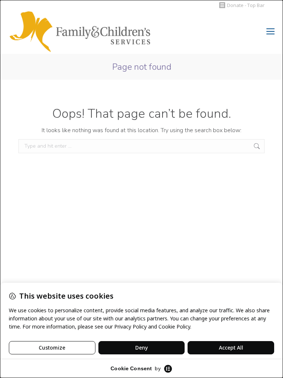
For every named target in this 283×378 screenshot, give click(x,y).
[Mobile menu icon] (270, 31)
